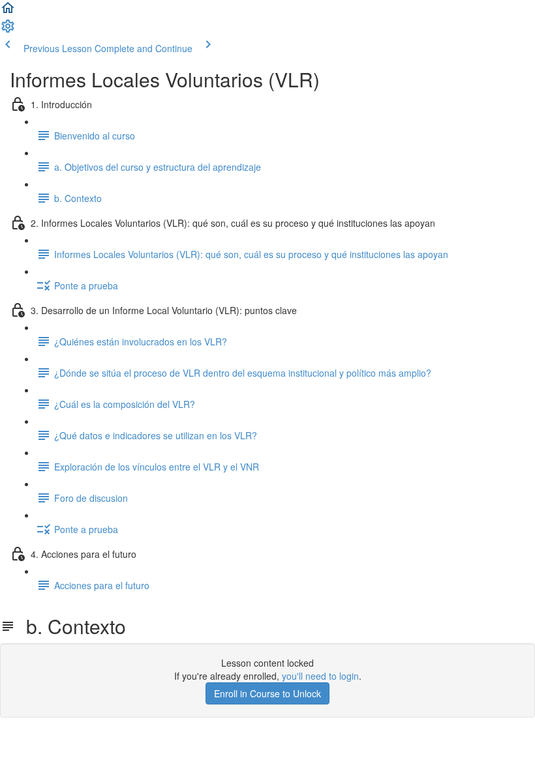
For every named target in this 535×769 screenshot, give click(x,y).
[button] (8, 11)
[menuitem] (8, 29)
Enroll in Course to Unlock (267, 693)
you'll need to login (320, 675)
